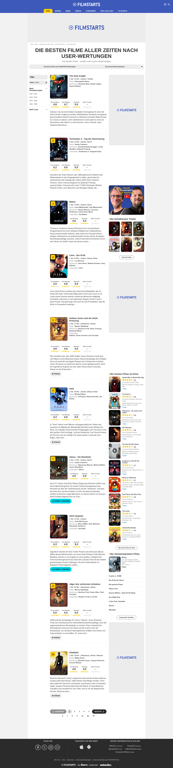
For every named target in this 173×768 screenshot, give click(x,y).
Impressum (70, 760)
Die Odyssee (126, 427)
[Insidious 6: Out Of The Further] (115, 468)
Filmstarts (76, 102)
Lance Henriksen (76, 467)
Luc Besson (79, 261)
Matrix (72, 202)
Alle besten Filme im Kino (126, 548)
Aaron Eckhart (75, 86)
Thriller (90, 79)
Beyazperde (113, 749)
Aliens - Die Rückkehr (80, 457)
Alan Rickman (94, 524)
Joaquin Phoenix (97, 660)
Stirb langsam (76, 516)
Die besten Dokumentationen (115, 67)
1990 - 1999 (33, 104)
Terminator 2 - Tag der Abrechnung (86, 139)
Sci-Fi (89, 142)
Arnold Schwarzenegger (87, 147)
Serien (58, 11)
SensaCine (131, 746)
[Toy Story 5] (115, 401)
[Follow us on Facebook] (38, 747)
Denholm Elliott (75, 331)
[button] (141, 66)
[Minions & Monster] (115, 484)
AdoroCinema (130, 749)
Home (31, 44)
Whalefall (112, 610)
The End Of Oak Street (130, 444)
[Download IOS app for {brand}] (82, 747)
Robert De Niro (93, 397)
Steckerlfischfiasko (129, 528)
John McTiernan (81, 521)
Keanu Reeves (84, 210)
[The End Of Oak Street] (115, 451)
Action (83, 79)
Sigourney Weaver (85, 465)
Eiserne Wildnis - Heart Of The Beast (122, 593)
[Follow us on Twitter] (45, 747)
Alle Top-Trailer (127, 257)
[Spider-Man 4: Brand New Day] (115, 384)
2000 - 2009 (33, 100)
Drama (89, 258)
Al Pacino (82, 397)
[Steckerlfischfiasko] (115, 534)
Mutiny (124, 557)
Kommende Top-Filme (126, 617)
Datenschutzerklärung (100, 760)
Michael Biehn (99, 465)
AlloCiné (112, 746)
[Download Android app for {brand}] (90, 747)
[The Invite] (115, 518)
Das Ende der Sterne (116, 580)
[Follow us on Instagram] (51, 747)
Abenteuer (85, 324)
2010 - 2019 (33, 97)
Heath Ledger (95, 84)
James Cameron (81, 144)
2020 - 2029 (33, 94)
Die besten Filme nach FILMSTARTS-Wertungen (59, 67)
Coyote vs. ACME (115, 576)
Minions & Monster (129, 478)
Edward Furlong (83, 149)
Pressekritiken (55, 102)
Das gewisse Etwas (116, 584)
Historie (100, 655)
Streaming (91, 11)
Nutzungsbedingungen (83, 760)
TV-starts (122, 11)
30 (93, 716)
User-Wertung (66, 102)
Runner (111, 606)
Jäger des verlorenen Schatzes (84, 584)
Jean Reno (82, 263)
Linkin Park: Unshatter (117, 601)
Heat (71, 389)
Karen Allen (94, 592)
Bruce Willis (83, 524)
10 (82, 716)
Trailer (124, 389)
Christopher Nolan (82, 81)
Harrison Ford (83, 329)
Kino (48, 11)
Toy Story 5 (126, 394)
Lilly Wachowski (95, 207)
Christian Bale (83, 84)
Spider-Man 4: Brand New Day (133, 377)
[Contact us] (58, 747)
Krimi (95, 258)
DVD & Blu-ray (107, 11)
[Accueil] (86, 4)
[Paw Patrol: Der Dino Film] (115, 501)
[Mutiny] (115, 564)
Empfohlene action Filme (46, 44)
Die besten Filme (60, 44)
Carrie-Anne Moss (85, 212)
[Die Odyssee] (115, 434)
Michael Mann (80, 394)
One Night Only (114, 597)
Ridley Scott (79, 658)
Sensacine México (123, 752)
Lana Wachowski (81, 207)
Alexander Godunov (77, 526)
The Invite (125, 511)
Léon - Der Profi (77, 255)
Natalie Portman (94, 263)
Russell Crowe (84, 660)
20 (88, 716)
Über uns (57, 760)
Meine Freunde (87, 102)
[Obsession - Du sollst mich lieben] (115, 418)
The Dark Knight (77, 76)
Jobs (63, 760)
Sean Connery (95, 329)
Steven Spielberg (81, 326)
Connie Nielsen (75, 663)
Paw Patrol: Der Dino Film (131, 494)
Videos (78, 11)
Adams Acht (113, 589)
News (68, 11)
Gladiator (74, 652)
